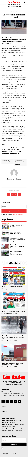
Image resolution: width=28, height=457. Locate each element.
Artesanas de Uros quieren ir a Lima (6, 162)
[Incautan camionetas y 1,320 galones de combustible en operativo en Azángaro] (5, 253)
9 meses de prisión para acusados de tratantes (19, 163)
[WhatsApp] (19, 194)
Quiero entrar (13, 211)
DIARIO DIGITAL (4, 422)
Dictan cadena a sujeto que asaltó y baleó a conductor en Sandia (17, 246)
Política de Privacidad (18, 214)
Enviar (13, 444)
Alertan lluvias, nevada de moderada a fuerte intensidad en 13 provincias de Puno (17, 239)
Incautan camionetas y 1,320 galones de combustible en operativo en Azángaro (17, 253)
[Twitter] (12, 194)
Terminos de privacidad (14, 448)
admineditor (6, 340)
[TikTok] (11, 401)
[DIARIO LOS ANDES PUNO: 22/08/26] (5, 226)
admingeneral (7, 289)
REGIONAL (14, 11)
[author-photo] (2, 289)
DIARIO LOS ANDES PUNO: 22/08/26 (17, 226)
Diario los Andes (15, 4)
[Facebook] (8, 194)
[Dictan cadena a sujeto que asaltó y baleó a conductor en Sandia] (5, 246)
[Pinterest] (15, 194)
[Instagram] (7, 401)
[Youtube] (19, 401)
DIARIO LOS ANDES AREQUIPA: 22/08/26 (15, 232)
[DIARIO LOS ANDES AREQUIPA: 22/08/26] (5, 232)
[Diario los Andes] (14, 173)
